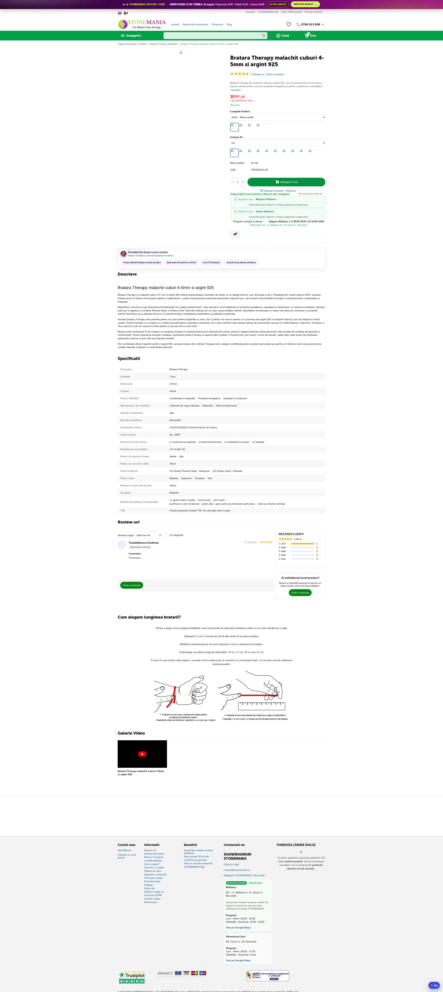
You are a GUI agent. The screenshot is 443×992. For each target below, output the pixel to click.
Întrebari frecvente (154, 853)
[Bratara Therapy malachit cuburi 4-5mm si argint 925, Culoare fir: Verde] (286, 153)
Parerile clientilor (314, 12)
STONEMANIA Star (268, 12)
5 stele (282, 543)
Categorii (133, 35)
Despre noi (150, 850)
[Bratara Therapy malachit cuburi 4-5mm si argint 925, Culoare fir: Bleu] (303, 153)
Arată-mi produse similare (241, 262)
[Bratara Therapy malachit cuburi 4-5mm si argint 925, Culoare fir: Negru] (243, 153)
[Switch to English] (120, 13)
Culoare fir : (237, 137)
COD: (233, 169)
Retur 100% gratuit (291, 12)
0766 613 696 (310, 24)
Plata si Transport (153, 857)
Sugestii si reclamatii (155, 874)
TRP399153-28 (259, 169)
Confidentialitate (153, 860)
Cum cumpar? (152, 864)
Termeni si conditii (154, 867)
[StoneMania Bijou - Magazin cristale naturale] (142, 24)
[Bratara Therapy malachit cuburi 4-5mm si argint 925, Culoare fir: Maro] (251, 153)
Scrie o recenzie (275, 74)
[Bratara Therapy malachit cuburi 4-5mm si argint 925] (142, 754)
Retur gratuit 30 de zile (196, 856)
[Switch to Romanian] (126, 13)
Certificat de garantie (195, 860)
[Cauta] (263, 35)
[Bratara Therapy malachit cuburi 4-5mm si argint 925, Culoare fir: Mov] (260, 153)
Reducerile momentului (195, 24)
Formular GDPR (153, 895)
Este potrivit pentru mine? (181, 262)
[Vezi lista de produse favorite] (288, 26)
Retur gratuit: (237, 162)
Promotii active (152, 881)
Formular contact (153, 878)
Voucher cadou (152, 898)
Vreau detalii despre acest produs (142, 262)
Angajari (148, 884)
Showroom (217, 24)
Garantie (250, 12)
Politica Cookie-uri (154, 891)
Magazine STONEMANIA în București (244, 875)
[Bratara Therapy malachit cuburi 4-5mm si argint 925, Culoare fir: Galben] (312, 153)
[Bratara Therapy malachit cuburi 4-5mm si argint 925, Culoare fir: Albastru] (295, 153)
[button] (291, 190)
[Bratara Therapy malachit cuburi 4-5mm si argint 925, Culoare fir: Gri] (234, 153)
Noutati (175, 24)
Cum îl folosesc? (211, 262)
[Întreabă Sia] (434, 985)
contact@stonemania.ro (237, 870)
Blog (229, 24)
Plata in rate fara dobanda (198, 863)
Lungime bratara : (240, 111)
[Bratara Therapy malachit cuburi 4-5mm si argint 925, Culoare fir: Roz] (277, 153)
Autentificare (124, 850)
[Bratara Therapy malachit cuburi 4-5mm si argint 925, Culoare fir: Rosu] (269, 153)
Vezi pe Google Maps (238, 927)
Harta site (149, 888)
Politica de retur (152, 871)
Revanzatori (150, 902)
